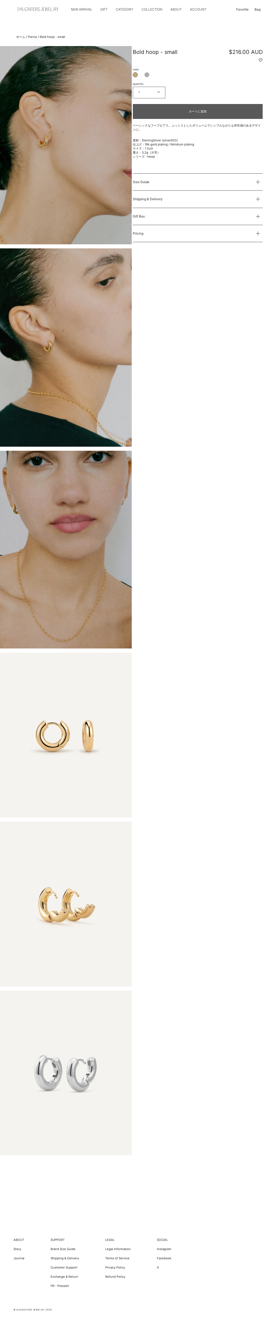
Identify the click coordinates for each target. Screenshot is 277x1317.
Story (17, 1249)
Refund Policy (115, 1277)
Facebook (164, 1258)
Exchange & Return (64, 1277)
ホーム (20, 37)
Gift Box (139, 216)
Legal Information (118, 1249)
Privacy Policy (115, 1267)
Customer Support (64, 1267)
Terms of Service (117, 1258)
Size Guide (141, 182)
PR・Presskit (60, 1286)
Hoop (151, 156)
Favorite (242, 9)
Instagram (164, 1249)
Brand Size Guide (63, 1249)
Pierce (32, 37)
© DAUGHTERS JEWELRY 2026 (33, 1309)
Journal (19, 1258)
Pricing (138, 233)
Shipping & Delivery (148, 199)
